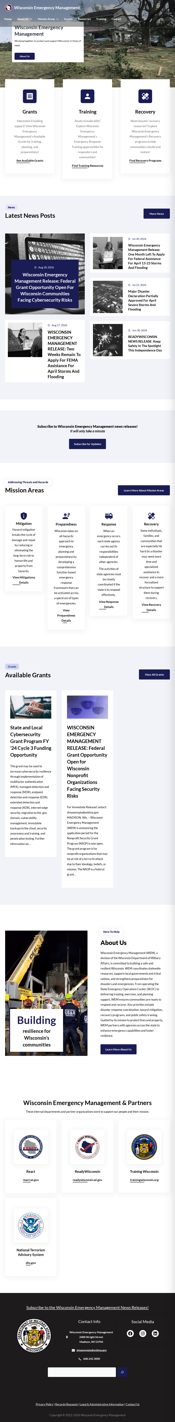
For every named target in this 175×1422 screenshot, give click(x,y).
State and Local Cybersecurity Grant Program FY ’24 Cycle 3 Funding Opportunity (30, 741)
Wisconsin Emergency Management (47, 7)
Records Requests (66, 1404)
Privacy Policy (44, 1404)
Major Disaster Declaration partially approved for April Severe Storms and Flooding (143, 300)
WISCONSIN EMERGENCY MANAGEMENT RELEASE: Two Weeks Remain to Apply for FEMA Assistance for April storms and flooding (64, 354)
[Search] (122, 1372)
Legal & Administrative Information (102, 1404)
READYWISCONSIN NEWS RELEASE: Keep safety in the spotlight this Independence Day (145, 343)
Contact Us (132, 1404)
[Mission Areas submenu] (57, 19)
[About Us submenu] (31, 19)
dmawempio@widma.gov (92, 1350)
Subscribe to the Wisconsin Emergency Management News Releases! (87, 1307)
